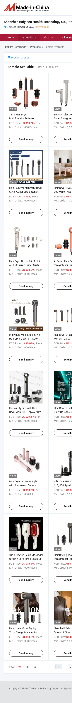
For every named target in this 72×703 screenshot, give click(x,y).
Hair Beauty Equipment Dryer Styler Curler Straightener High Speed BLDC (25, 191)
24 (19, 666)
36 (27, 667)
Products (30, 37)
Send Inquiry (26, 139)
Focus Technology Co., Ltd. (46, 688)
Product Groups (20, 57)
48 (35, 667)
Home (10, 37)
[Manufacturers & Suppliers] (27, 7)
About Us (48, 37)
